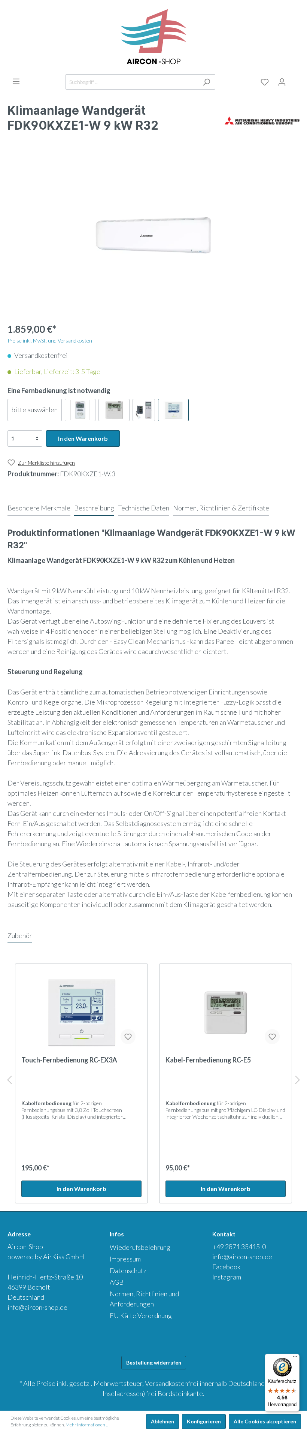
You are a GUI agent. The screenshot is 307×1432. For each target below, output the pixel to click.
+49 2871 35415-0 (239, 1246)
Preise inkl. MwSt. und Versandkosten (49, 340)
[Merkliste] (264, 82)
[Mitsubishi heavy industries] (262, 120)
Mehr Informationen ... (87, 1425)
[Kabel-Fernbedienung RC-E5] (225, 1012)
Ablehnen (162, 1421)
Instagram (226, 1277)
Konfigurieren (204, 1421)
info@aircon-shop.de (37, 1307)
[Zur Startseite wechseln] (153, 37)
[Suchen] (206, 82)
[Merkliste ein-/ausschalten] (128, 1036)
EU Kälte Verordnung (141, 1315)
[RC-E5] (113, 410)
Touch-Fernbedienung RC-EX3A (69, 1060)
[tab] (38, 508)
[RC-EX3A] (173, 410)
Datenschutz (128, 1270)
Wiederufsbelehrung (140, 1247)
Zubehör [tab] (19, 935)
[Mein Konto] (282, 82)
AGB (117, 1282)
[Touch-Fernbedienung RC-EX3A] (81, 1012)
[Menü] (16, 81)
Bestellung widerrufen (153, 1362)
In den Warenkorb (83, 438)
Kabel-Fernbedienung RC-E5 (208, 1060)
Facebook (226, 1267)
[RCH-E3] (80, 410)
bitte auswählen (35, 410)
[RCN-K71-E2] (144, 410)
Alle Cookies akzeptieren (265, 1421)
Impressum (125, 1259)
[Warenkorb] (295, 80)
